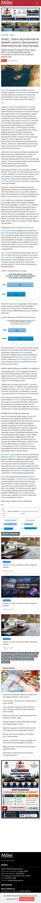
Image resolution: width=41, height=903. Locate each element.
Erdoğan (30, 416)
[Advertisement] (20, 835)
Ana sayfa (4, 35)
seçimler (30, 90)
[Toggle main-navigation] (37, 3)
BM (3, 192)
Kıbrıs (3, 90)
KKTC (28, 107)
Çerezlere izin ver (27, 899)
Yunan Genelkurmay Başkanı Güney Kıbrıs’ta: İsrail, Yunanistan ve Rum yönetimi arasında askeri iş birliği (19, 709)
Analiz (12, 35)
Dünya (3, 454)
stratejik (11, 454)
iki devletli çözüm (22, 92)
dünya (13, 176)
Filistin (17, 114)
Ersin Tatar (5, 257)
